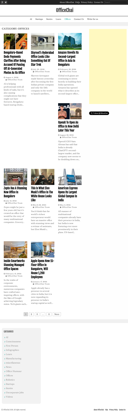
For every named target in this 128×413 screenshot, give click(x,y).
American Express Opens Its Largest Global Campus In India (68, 194)
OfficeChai (64, 10)
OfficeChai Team (14, 80)
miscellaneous (13, 363)
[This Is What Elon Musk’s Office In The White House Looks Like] (42, 184)
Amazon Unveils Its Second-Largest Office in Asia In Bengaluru (68, 58)
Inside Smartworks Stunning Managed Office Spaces (14, 265)
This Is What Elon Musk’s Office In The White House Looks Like (42, 194)
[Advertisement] (108, 66)
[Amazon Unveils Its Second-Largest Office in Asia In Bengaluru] (70, 49)
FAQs (77, 2)
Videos (9, 397)
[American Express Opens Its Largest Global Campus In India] (70, 184)
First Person (12, 345)
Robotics (10, 379)
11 (49, 314)
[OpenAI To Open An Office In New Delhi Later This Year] (70, 119)
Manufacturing (13, 358)
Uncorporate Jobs (15, 392)
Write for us (92, 19)
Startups (39, 19)
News (8, 367)
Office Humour (14, 371)
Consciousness (13, 341)
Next (56, 314)
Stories (49, 19)
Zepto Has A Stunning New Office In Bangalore (15, 192)
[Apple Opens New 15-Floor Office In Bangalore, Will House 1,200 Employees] (42, 257)
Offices (67, 19)
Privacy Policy (87, 2)
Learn (58, 19)
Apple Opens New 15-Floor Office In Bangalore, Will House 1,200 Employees (42, 269)
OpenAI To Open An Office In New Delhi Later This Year (68, 126)
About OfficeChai (67, 2)
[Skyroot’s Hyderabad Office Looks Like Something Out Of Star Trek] (42, 49)
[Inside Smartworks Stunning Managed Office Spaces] (15, 257)
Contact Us (98, 2)
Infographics (12, 350)
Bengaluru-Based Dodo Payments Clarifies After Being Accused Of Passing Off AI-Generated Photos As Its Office (15, 62)
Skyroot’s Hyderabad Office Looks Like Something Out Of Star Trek (42, 59)
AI (31, 19)
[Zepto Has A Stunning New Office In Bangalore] (15, 184)
